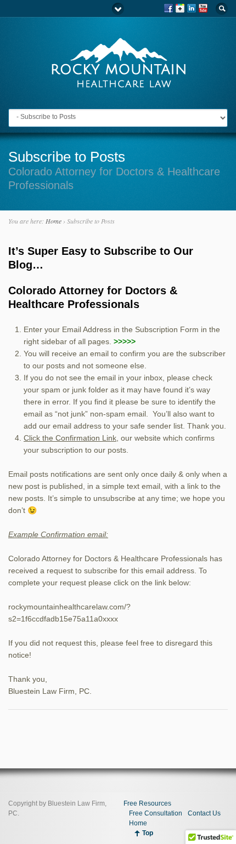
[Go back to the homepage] (118, 83)
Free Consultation (155, 813)
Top (147, 833)
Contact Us (204, 813)
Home (53, 220)
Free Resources (147, 803)
